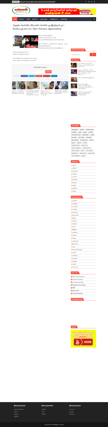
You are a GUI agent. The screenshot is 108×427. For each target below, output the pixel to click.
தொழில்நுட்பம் (75, 153)
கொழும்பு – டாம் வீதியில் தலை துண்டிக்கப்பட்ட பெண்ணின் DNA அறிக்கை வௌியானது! (18, 92)
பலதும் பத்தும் (43, 19)
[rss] (92, 2)
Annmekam (75, 129)
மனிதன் (16, 411)
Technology (84, 140)
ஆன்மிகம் (34, 19)
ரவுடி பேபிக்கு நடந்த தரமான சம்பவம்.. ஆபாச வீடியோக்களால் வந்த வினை (86, 65)
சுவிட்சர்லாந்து (89, 150)
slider (92, 134)
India (80, 132)
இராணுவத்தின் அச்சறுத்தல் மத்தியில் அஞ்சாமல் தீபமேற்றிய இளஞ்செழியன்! (61, 92)
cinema (82, 129)
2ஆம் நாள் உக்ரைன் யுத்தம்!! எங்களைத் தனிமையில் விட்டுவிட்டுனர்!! (37, 2)
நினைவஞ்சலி (83, 153)
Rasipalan (85, 134)
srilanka (88, 137)
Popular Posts (76, 134)
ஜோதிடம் (84, 155)
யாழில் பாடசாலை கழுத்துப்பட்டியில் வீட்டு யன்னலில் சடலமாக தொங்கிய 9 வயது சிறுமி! (47, 92)
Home (15, 19)
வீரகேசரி (44, 414)
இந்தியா (73, 142)
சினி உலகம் (71, 414)
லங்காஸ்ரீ (16, 414)
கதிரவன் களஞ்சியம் (76, 148)
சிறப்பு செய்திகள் (75, 150)
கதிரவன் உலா (84, 145)
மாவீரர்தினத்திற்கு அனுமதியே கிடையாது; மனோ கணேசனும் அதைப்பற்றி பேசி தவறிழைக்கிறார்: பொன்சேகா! (32, 92)
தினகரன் (71, 411)
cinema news (90, 129)
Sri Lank (74, 137)
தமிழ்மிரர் (44, 409)
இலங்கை (17, 32)
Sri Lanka (81, 137)
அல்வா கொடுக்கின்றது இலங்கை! (86, 77)
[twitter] (89, 2)
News (85, 132)
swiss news (75, 140)
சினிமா (28, 19)
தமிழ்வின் (16, 416)
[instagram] (94, 2)
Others (91, 132)
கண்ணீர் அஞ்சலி (75, 145)
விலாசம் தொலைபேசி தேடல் (78, 276)
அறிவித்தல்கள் (54, 19)
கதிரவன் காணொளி (18, 409)
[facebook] (86, 2)
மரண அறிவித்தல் (76, 155)
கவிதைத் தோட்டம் (87, 148)
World (92, 140)
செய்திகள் (21, 19)
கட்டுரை (85, 142)
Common (74, 132)
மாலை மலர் (71, 409)
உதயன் (43, 411)
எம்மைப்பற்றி (64, 19)
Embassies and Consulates (79, 285)
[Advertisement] (89, 34)
